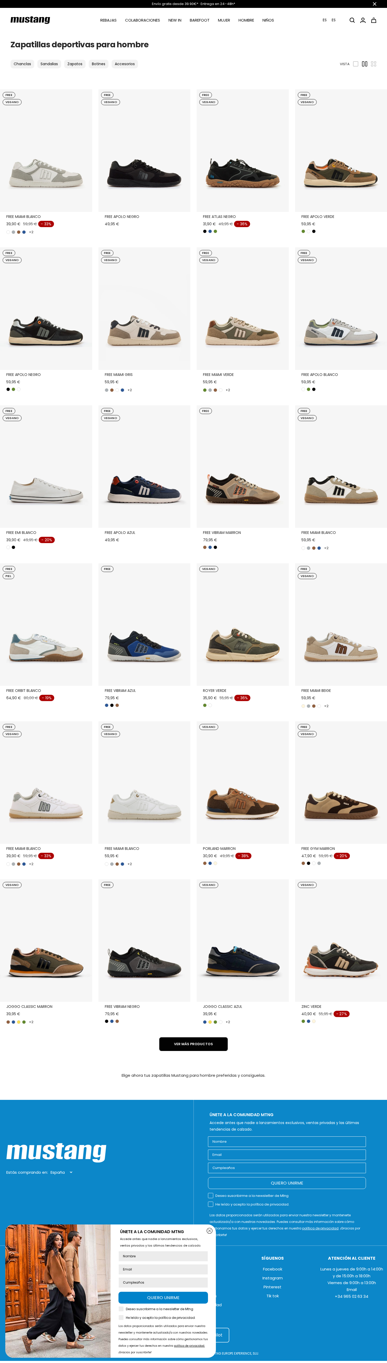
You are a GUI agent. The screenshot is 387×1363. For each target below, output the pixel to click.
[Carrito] (373, 20)
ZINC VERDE (311, 1006)
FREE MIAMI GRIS (119, 374)
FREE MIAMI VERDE (218, 374)
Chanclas (22, 64)
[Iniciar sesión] (363, 20)
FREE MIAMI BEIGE (316, 690)
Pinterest (272, 1287)
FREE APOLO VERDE (317, 216)
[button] (332, 20)
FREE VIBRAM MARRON (222, 532)
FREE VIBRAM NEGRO (122, 1006)
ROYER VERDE (214, 690)
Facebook (272, 1269)
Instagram (272, 1278)
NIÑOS (268, 20)
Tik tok (272, 1296)
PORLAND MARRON (219, 848)
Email (352, 1289)
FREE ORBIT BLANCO (23, 690)
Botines (98, 64)
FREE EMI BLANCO (21, 532)
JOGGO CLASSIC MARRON (29, 1006)
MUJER (224, 20)
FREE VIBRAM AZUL (120, 690)
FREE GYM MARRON (318, 848)
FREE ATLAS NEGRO (219, 216)
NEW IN (174, 20)
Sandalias (49, 64)
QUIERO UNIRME (287, 1183)
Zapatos (74, 64)
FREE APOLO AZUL (120, 532)
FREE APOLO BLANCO (319, 374)
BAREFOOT (200, 20)
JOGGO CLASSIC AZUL (222, 1006)
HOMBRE (246, 20)
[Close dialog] (209, 1231)
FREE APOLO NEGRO (122, 216)
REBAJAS (108, 20)
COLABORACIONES (142, 20)
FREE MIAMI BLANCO (23, 216)
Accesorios (125, 64)
